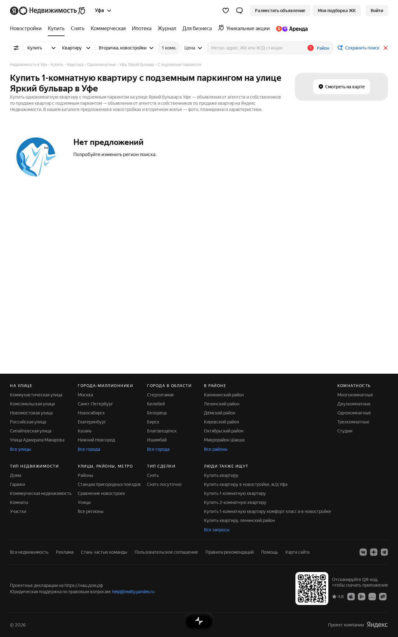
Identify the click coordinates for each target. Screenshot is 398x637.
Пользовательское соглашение (166, 552)
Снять (153, 475)
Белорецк (157, 412)
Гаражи (17, 484)
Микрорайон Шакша (224, 439)
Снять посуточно (164, 484)
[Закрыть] (385, 47)
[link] (377, 10)
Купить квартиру (221, 475)
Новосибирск (91, 412)
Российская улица (28, 421)
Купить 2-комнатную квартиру (235, 502)
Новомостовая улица (31, 412)
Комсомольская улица (32, 403)
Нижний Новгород (96, 439)
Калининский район (224, 394)
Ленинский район (221, 403)
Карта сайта (297, 552)
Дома (15, 475)
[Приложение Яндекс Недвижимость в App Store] (351, 596)
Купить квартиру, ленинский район (239, 520)
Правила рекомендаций (230, 552)
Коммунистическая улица (36, 394)
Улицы (84, 502)
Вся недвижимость (29, 552)
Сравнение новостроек (101, 493)
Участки (18, 511)
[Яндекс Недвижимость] (48, 10)
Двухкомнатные (354, 403)
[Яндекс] (377, 625)
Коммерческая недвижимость (41, 493)
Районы (85, 475)
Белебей (156, 403)
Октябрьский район (223, 430)
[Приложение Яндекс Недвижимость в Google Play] (361, 596)
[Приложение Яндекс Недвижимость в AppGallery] (372, 596)
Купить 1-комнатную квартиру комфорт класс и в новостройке (267, 511)
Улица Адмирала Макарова (37, 439)
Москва (85, 394)
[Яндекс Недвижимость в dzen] (373, 552)
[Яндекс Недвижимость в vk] (363, 552)
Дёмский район (219, 412)
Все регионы (91, 511)
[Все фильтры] (16, 48)
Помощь (269, 552)
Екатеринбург (92, 421)
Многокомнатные (355, 394)
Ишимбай (157, 439)
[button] (239, 10)
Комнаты (19, 502)
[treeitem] (27, 28)
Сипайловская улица (30, 430)
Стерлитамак (160, 394)
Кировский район (221, 421)
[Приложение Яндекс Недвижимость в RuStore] (382, 596)
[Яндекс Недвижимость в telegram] (384, 552)
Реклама (64, 552)
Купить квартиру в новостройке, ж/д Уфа (245, 484)
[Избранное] (225, 10)
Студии (344, 430)
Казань (85, 430)
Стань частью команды (104, 552)
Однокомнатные (354, 412)
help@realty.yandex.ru (133, 591)
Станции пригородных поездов (109, 484)
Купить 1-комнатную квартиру (235, 493)
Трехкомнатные (353, 421)
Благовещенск (162, 430)
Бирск (153, 421)
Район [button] (323, 48)
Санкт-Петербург (95, 403)
